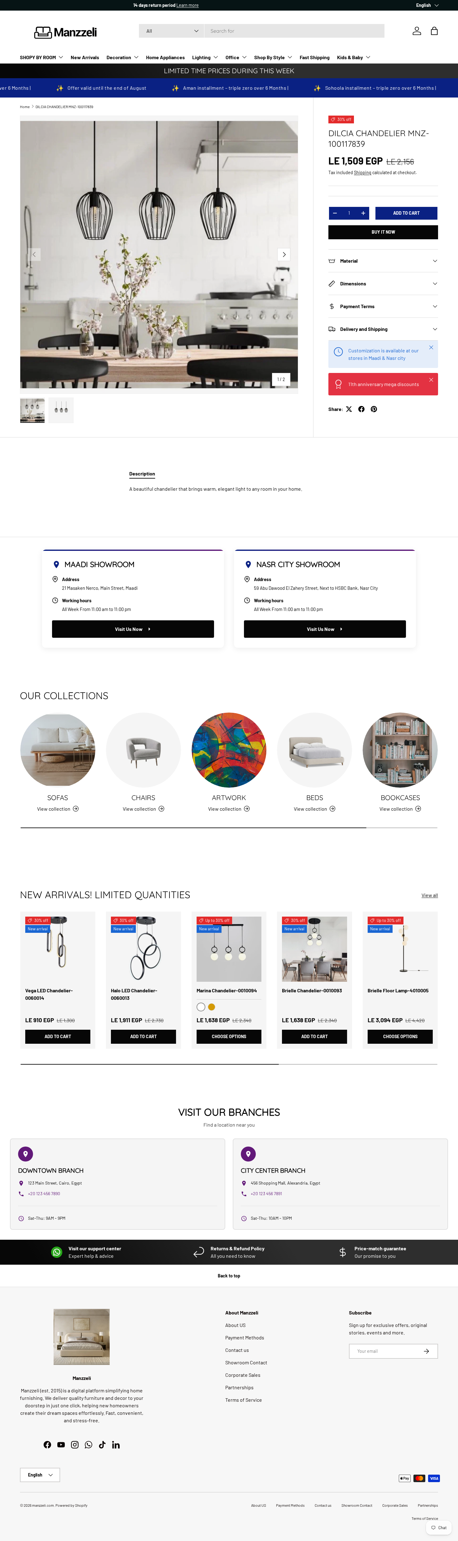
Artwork (229, 797)
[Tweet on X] (349, 409)
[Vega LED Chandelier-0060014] (57, 949)
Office (232, 57)
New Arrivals (85, 57)
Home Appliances (165, 57)
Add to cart (406, 213)
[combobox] (261, 31)
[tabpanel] (229, 489)
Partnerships (239, 1387)
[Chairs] (143, 750)
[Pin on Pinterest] (374, 409)
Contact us (237, 1350)
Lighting (201, 57)
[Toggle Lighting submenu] (215, 57)
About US (235, 1325)
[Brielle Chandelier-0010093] (314, 949)
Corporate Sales (242, 1375)
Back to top (229, 1275)
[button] (434, 31)
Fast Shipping (315, 57)
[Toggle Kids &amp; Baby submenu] (368, 57)
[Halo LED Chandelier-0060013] (143, 949)
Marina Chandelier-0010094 (227, 990)
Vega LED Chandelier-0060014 (49, 994)
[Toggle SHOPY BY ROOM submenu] (60, 57)
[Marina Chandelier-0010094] (229, 949)
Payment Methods (244, 1337)
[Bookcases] (400, 750)
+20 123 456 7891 (266, 1193)
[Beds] (314, 750)
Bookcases (400, 797)
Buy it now (383, 232)
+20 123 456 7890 (44, 1193)
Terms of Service (243, 1400)
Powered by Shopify (71, 1505)
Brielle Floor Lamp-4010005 (398, 990)
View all (430, 895)
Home (25, 106)
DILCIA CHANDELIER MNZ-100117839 (64, 106)
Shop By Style (269, 57)
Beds (314, 797)
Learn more (74, 5)
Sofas (57, 797)
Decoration (119, 57)
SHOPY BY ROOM (38, 57)
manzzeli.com (43, 1505)
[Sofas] (57, 750)
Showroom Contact (246, 1362)
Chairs (143, 797)
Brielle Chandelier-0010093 (312, 990)
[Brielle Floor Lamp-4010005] (400, 949)
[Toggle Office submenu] (244, 57)
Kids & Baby (350, 57)
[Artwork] (229, 750)
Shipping (362, 172)
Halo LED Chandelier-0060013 (134, 994)
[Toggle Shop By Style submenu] (289, 57)
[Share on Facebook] (361, 409)
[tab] (142, 473)
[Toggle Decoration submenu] (136, 57)
